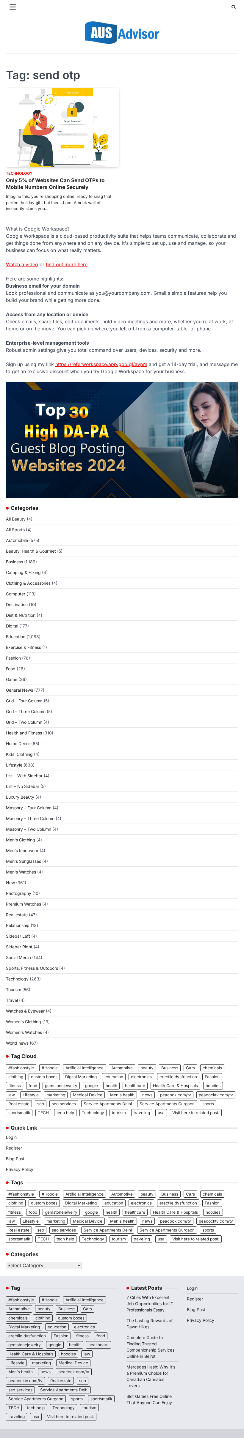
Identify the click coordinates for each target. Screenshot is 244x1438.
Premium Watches (23, 903)
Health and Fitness (24, 732)
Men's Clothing (20, 839)
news (147, 1094)
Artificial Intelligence (84, 1067)
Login (11, 1137)
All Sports (15, 529)
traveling (142, 1112)
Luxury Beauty (20, 797)
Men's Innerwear (22, 850)
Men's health (122, 1094)
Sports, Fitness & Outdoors (32, 968)
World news (17, 1043)
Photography (18, 893)
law (11, 1094)
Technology (19, 173)
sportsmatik (19, 1112)
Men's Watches (21, 871)
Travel (12, 1000)
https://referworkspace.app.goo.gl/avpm (101, 364)
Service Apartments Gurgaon (167, 1103)
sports (208, 1103)
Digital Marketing (81, 1076)
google (91, 1085)
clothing (15, 1076)
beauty (147, 1067)
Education (15, 636)
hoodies (213, 1085)
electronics (141, 1076)
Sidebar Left (18, 936)
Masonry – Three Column (30, 818)
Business (14, 561)
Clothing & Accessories (28, 583)
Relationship (17, 925)
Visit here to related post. (195, 1112)
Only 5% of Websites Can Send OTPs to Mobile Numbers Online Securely (55, 183)
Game (11, 679)
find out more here (66, 264)
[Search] (233, 7)
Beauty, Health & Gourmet (31, 551)
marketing (55, 1094)
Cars (190, 1067)
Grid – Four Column (24, 700)
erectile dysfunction (178, 1076)
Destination (17, 604)
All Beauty (16, 518)
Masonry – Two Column (28, 829)
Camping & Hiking (23, 572)
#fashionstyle (21, 1067)
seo (40, 1103)
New (10, 882)
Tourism (13, 989)
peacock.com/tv (175, 1094)
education (113, 1076)
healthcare (135, 1085)
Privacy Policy (19, 1169)
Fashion (13, 657)
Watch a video (22, 264)
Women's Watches (24, 1032)
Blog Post (15, 1158)
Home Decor (18, 743)
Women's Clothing (23, 1021)
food (33, 1085)
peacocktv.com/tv (216, 1094)
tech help (65, 1112)
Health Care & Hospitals (175, 1085)
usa (161, 1112)
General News (19, 690)
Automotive (122, 1067)
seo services (64, 1103)
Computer (15, 593)
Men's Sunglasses (23, 861)
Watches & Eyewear (25, 1010)
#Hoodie (50, 1067)
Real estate (17, 914)
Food (10, 668)
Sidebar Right (19, 946)
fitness (14, 1085)
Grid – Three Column (26, 711)
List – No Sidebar (22, 786)
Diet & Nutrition (20, 615)
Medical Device (87, 1094)
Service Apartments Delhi (108, 1103)
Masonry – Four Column (28, 807)
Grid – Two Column (24, 722)
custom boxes (44, 1076)
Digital (12, 625)
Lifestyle (14, 764)
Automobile (17, 540)
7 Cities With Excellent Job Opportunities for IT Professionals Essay (149, 1303)
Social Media (18, 957)
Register (14, 1147)
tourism (119, 1112)
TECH (43, 1112)
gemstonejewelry (61, 1085)
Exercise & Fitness (23, 647)
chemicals (212, 1067)
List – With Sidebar (24, 775)
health (111, 1085)
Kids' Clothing (19, 754)
